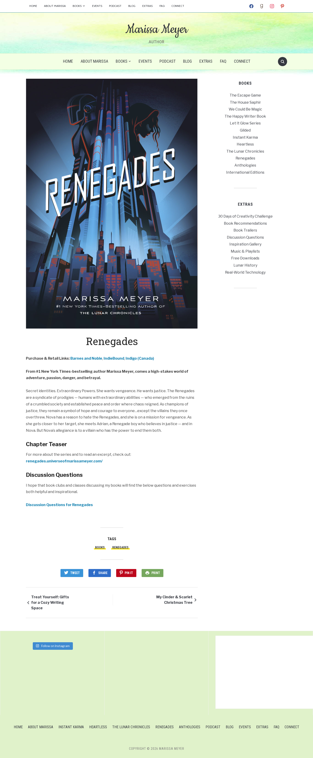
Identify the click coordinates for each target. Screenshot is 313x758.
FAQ (162, 6)
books (100, 547)
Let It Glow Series (245, 123)
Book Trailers (245, 230)
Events (97, 6)
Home (33, 6)
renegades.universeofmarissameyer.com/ (64, 461)
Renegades (120, 547)
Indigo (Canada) (140, 358)
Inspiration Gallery (245, 244)
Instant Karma (245, 137)
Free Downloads (245, 258)
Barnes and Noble (86, 358)
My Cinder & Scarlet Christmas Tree (174, 600)
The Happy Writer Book (245, 116)
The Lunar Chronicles (245, 151)
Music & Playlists (245, 251)
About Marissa (55, 6)
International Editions (245, 172)
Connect (177, 6)
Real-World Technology (245, 272)
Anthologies (245, 165)
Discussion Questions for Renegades (59, 505)
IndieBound (114, 358)
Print (155, 573)
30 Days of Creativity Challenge (245, 216)
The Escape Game (245, 95)
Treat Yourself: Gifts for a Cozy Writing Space (50, 602)
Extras (147, 6)
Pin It (129, 573)
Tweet (75, 573)
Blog (131, 6)
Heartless (245, 144)
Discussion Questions (245, 237)
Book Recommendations (245, 223)
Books (77, 6)
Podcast (115, 6)
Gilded (245, 130)
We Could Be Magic (245, 109)
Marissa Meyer (156, 29)
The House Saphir (245, 102)
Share (102, 573)
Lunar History (245, 265)
